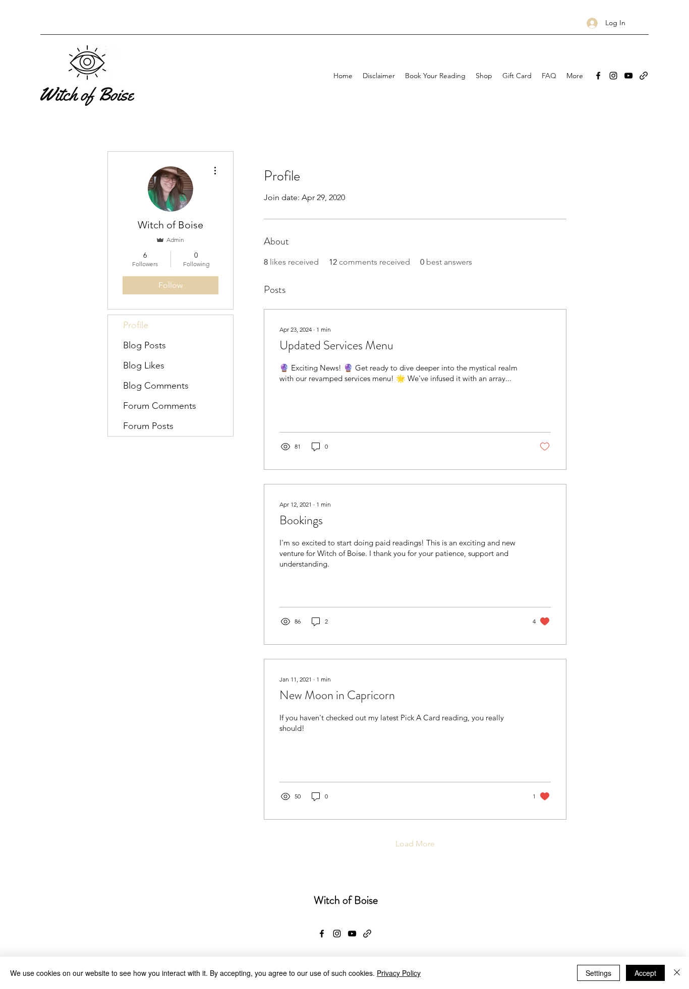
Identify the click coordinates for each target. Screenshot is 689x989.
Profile (135, 325)
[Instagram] (613, 76)
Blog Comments (156, 385)
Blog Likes (143, 365)
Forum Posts (148, 425)
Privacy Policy (399, 973)
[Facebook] (598, 76)
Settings (598, 973)
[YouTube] (628, 76)
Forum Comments (159, 405)
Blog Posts (144, 345)
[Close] (677, 973)
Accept (645, 973)
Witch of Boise (346, 900)
